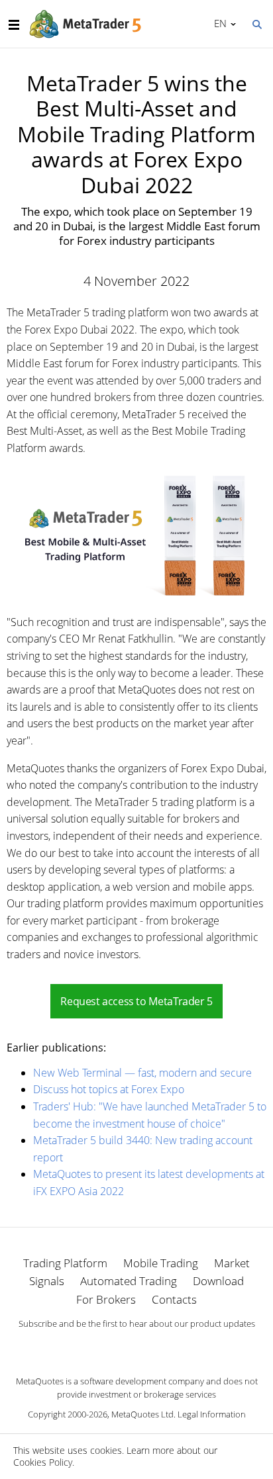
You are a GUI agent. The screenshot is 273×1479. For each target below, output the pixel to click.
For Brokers (106, 1299)
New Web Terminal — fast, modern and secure (142, 1072)
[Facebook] (115, 1347)
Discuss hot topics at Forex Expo (108, 1089)
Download (218, 1280)
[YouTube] (158, 1347)
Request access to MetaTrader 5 (136, 1001)
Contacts (174, 1299)
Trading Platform (65, 1263)
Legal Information (212, 1414)
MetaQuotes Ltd (142, 1414)
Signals (46, 1280)
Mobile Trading (160, 1263)
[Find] (256, 23)
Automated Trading (128, 1280)
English (218, 23)
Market (232, 1263)
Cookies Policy (42, 1462)
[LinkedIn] (136, 1347)
